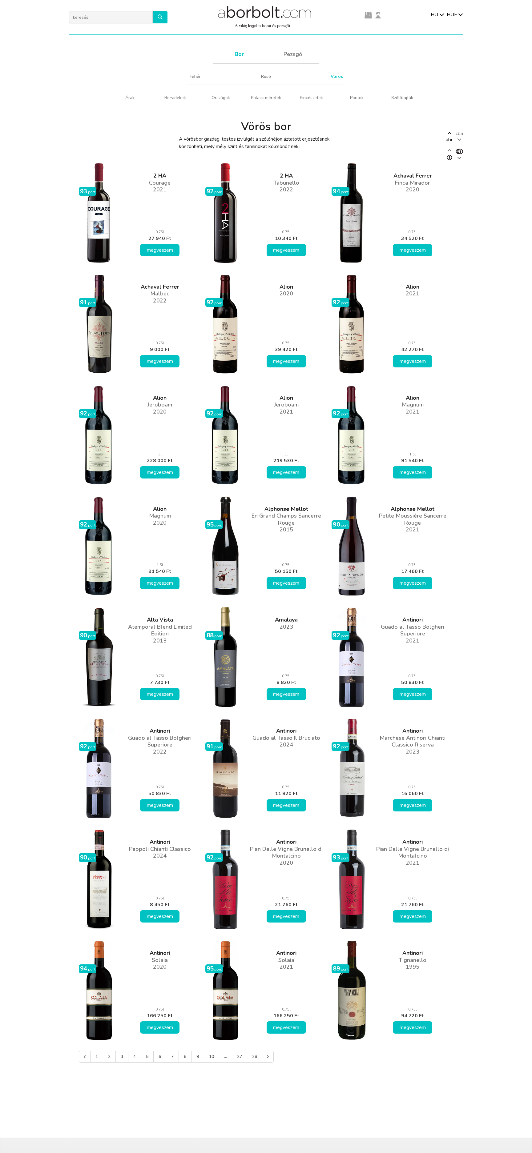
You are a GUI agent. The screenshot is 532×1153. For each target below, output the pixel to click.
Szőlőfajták (402, 98)
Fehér (195, 76)
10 (211, 1056)
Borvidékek (175, 98)
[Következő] (268, 1057)
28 (254, 1056)
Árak (130, 98)
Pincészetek (311, 98)
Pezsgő (293, 54)
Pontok (357, 98)
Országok (221, 98)
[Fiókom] (378, 14)
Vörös (337, 76)
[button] (160, 17)
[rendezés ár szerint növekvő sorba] (449, 154)
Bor (239, 54)
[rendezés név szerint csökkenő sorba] (459, 154)
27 (239, 1056)
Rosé (266, 76)
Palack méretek (266, 98)
